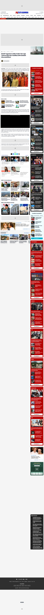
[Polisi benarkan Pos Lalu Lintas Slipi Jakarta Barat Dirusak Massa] (33, 202)
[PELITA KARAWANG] (22, 13)
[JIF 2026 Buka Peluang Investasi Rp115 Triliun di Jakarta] (33, 115)
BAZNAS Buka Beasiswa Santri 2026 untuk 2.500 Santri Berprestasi (38, 85)
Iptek (41, 17)
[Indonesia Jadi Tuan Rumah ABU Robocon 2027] (33, 403)
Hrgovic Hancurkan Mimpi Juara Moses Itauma (38, 89)
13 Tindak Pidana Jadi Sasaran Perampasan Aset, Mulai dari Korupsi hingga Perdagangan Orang (38, 432)
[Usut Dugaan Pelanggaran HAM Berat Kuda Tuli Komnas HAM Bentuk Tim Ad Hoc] (33, 73)
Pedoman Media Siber (15, 581)
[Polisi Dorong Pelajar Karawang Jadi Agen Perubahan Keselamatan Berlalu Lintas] (23, 237)
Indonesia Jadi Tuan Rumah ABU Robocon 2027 (38, 402)
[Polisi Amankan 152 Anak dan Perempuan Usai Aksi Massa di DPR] (37, 423)
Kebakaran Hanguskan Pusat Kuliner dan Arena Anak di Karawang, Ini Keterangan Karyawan (14, 242)
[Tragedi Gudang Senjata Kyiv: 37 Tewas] (33, 219)
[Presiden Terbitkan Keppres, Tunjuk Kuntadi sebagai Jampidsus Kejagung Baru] (5, 184)
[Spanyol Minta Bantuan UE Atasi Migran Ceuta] (33, 373)
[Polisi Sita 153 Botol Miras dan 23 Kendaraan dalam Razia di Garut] (37, 189)
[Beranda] (1, 51)
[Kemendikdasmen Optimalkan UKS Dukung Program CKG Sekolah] (33, 140)
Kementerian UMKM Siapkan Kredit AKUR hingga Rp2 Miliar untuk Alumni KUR (24, 199)
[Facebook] (13, 154)
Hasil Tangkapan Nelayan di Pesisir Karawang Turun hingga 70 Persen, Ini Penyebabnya (4, 242)
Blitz (20, 585)
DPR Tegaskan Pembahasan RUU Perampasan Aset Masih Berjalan (14, 199)
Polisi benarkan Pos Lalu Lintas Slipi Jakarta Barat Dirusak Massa (38, 202)
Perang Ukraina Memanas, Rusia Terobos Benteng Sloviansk (38, 381)
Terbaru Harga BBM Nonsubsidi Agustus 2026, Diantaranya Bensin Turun (37, 547)
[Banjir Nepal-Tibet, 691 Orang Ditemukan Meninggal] (33, 227)
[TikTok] (25, 579)
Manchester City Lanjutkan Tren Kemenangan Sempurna (38, 172)
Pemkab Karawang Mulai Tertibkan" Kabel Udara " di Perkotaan (38, 410)
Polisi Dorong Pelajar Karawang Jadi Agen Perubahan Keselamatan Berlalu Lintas (23, 242)
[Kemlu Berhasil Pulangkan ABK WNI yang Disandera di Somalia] (15, 209)
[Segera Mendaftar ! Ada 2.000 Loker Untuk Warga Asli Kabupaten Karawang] (37, 102)
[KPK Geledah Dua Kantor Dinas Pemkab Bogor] (33, 265)
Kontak (23, 581)
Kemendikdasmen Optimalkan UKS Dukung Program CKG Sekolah (38, 140)
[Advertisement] (22, 26)
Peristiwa (18, 15)
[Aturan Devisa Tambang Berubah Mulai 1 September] (33, 78)
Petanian (27, 15)
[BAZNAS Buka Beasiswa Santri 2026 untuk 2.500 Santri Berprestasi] (33, 86)
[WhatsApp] (15, 154)
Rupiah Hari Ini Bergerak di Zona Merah (38, 286)
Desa (11, 15)
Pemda (31, 15)
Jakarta (5, 17)
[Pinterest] (26, 579)
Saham (29, 17)
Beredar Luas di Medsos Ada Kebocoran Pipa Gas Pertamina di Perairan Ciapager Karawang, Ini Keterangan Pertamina (37, 541)
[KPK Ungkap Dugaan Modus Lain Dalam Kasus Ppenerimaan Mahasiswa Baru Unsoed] (33, 352)
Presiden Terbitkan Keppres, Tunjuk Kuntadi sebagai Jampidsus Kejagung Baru (5, 189)
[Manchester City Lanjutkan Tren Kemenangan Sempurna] (33, 173)
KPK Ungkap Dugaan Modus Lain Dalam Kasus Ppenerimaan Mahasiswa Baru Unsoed (38, 352)
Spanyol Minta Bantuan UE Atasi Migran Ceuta (38, 373)
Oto (38, 17)
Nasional (8, 17)
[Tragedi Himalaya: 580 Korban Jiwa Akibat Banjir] (37, 364)
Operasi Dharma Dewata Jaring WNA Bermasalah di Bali (39, 81)
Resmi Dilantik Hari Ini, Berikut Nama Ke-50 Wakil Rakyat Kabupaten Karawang (37, 538)
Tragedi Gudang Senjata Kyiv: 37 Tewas (38, 218)
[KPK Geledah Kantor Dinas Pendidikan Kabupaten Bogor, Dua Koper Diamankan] (33, 256)
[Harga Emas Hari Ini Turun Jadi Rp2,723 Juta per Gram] (33, 294)
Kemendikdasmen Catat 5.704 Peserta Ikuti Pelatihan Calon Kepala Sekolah (39, 144)
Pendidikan (23, 15)
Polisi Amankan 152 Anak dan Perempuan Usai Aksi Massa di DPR (36, 428)
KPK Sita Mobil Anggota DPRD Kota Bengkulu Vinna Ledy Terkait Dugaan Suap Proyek (39, 348)
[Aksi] (33, 407)
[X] (11, 154)
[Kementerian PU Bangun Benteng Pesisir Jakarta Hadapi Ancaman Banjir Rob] (5, 194)
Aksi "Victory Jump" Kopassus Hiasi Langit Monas (38, 406)
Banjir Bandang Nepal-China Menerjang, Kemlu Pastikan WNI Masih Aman (38, 377)
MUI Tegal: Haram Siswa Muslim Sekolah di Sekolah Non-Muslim (37, 525)
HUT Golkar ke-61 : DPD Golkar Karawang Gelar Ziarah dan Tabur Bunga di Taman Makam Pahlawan (24, 101)
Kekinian (23, 585)
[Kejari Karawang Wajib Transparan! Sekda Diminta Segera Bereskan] (33, 111)
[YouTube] (23, 579)
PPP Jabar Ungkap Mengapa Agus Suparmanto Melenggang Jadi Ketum (24, 105)
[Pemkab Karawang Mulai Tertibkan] (33, 411)
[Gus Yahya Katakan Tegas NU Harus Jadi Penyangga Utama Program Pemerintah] (33, 436)
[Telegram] (17, 154)
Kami (20, 581)
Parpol (15, 17)
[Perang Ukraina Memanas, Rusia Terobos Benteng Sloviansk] (33, 381)
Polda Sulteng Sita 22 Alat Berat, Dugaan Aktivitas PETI (38, 322)
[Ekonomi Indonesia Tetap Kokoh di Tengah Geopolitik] (24, 184)
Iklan (32, 581)
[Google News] (20, 579)
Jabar (1, 17)
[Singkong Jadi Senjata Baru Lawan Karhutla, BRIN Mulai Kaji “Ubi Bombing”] (33, 148)
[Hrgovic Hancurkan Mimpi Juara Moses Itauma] (33, 90)
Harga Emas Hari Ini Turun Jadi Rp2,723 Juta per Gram (38, 294)
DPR (17, 17)
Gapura (15, 585)
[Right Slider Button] (43, 15)
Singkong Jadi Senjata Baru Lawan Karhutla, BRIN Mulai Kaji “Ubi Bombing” (39, 148)
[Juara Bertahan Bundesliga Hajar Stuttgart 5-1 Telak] (33, 177)
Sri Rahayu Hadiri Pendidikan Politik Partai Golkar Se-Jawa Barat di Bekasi (9, 101)
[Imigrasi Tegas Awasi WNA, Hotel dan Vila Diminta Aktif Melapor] (33, 319)
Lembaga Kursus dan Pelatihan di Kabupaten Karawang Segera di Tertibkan (37, 518)
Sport (26, 585)
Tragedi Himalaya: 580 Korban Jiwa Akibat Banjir (36, 370)
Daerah (14, 15)
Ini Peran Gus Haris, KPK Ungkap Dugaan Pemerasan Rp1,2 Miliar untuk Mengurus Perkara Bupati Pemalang (37, 531)
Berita (18, 585)
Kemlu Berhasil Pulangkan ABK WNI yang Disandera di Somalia (14, 212)
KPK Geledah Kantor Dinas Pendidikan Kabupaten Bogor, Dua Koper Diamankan (39, 256)
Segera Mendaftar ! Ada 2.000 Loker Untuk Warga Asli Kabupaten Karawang (36, 107)
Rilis (34, 581)
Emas (36, 17)
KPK (19, 17)
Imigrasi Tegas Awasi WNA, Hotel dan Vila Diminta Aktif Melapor (12, 18)
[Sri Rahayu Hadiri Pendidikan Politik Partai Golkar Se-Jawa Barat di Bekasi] (3, 102)
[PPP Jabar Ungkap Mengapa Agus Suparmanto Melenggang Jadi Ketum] (17, 106)
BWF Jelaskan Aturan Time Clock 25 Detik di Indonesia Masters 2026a (38, 535)
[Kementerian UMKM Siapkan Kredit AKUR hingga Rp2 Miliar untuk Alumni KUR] (24, 194)
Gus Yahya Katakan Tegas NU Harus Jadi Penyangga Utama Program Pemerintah (39, 436)
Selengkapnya (26, 232)
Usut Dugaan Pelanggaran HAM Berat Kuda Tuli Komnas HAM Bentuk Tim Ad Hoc (38, 73)
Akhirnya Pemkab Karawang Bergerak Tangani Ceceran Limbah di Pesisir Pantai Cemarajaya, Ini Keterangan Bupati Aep (39, 119)
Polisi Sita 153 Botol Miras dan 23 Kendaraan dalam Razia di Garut (36, 194)
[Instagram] (21, 579)
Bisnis (26, 17)
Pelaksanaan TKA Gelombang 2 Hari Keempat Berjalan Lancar (23, 212)
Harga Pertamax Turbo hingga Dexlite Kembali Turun (37, 521)
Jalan (35, 15)
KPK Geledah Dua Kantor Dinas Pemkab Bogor (38, 264)
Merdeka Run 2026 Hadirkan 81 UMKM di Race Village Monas (38, 168)
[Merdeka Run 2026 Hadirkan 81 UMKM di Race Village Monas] (33, 169)
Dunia (12, 17)
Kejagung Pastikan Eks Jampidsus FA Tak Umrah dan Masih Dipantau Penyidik (15, 189)
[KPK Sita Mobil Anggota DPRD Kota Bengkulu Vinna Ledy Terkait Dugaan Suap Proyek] (33, 348)
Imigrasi (23, 17)
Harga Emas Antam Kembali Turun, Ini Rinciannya (38, 290)
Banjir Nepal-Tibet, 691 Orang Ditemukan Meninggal (38, 226)
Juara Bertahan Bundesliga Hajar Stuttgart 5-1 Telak (38, 176)
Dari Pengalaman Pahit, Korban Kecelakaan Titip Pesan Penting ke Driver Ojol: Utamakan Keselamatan (38, 206)
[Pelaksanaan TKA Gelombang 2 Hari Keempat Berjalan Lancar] (24, 209)
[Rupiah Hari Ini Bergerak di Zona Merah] (33, 286)
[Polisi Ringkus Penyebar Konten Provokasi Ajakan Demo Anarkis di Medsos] (33, 260)
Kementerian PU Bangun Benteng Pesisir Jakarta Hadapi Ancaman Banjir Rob (5, 199)
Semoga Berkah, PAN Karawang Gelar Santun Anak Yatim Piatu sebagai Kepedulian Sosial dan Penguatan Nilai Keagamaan (9, 105)
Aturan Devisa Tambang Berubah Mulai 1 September (38, 77)
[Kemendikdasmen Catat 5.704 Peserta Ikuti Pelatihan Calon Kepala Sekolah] (33, 144)
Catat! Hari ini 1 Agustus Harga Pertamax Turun (37, 545)
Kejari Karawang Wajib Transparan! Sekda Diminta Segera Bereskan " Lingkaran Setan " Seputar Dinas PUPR (38, 111)
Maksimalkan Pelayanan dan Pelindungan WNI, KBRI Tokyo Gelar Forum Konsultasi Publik (38, 230)
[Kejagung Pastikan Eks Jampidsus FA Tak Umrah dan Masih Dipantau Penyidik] (15, 184)
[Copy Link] (19, 154)
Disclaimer (29, 581)
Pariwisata (39, 15)
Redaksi (10, 581)
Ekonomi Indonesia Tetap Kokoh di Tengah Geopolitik (24, 189)
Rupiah (33, 17)
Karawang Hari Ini (6, 15)
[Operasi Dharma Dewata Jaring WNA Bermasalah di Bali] (33, 82)
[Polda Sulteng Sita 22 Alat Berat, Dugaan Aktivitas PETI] (33, 323)
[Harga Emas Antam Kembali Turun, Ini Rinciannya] (33, 290)
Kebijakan (25, 581)
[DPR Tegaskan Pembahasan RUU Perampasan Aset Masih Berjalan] (15, 194)
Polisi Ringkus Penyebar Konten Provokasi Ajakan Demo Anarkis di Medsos (38, 260)
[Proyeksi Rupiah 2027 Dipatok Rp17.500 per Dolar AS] (33, 440)
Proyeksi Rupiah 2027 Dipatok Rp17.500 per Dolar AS (38, 440)
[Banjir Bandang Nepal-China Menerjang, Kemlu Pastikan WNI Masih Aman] (33, 377)
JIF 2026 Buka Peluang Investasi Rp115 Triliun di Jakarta (38, 115)
